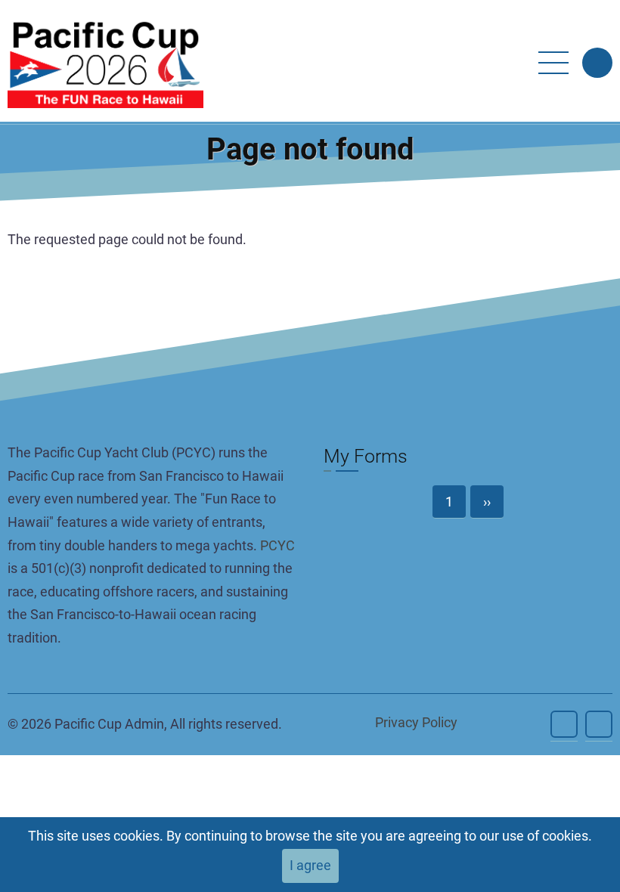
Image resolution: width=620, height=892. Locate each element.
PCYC (277, 545)
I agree (310, 865)
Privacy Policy (416, 722)
